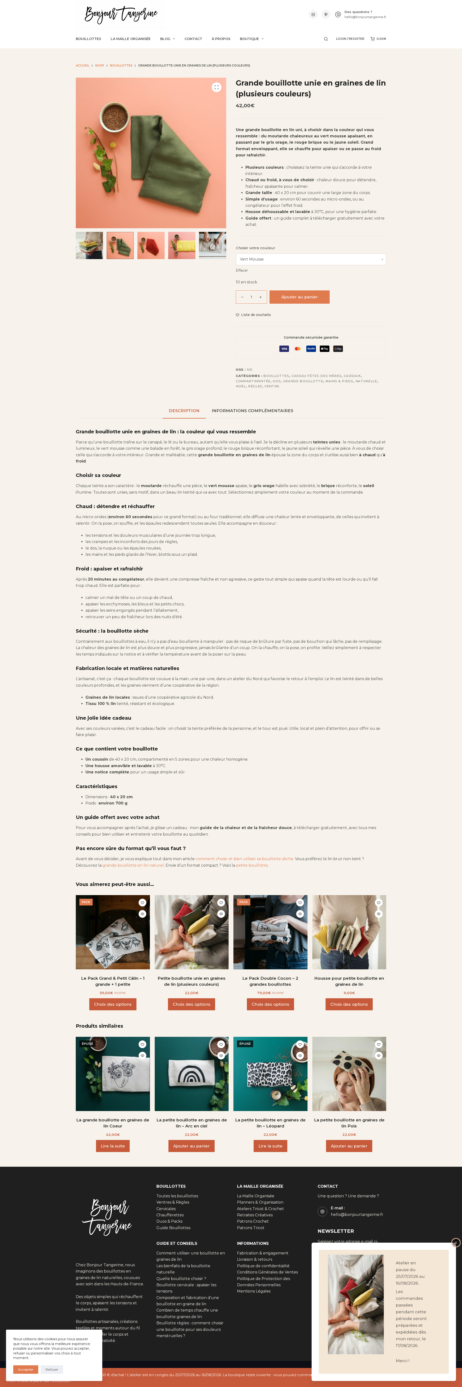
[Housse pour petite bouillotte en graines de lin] (349, 932)
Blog (165, 39)
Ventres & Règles (172, 1202)
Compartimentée (253, 381)
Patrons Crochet (253, 1221)
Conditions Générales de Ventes (267, 1272)
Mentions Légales (253, 1291)
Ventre (271, 386)
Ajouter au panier (299, 297)
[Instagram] (313, 14)
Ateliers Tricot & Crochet (260, 1208)
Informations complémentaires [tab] (252, 410)
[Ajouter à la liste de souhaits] (142, 902)
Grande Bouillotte (303, 381)
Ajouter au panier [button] (191, 1146)
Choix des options (113, 1004)
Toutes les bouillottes (177, 1196)
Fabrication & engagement (263, 1253)
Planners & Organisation (260, 1202)
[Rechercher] (326, 39)
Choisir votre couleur (255, 248)
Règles (255, 386)
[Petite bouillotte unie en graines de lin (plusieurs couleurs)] (192, 932)
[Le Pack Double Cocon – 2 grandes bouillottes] (270, 932)
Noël (241, 386)
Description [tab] (184, 410)
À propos (221, 39)
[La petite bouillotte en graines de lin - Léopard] (270, 1074)
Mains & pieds (339, 381)
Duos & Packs (169, 1221)
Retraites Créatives (255, 1215)
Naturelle (366, 381)
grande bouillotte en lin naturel (133, 865)
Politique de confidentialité (263, 1266)
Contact (193, 39)
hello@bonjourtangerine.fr (365, 17)
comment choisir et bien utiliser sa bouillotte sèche (244, 859)
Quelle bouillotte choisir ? (181, 1278)
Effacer (242, 270)
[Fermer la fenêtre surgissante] (456, 1242)
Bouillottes (88, 39)
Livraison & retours (254, 1259)
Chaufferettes (170, 1215)
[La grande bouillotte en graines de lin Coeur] (113, 1074)
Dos (277, 381)
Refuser (51, 1369)
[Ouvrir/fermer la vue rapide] (142, 914)
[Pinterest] (326, 14)
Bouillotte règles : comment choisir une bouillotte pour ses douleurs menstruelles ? (190, 1329)
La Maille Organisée (131, 39)
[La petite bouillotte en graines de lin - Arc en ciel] (192, 1074)
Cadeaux (352, 376)
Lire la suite (113, 1146)
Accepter (25, 1369)
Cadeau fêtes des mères (316, 376)
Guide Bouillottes (173, 1228)
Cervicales (166, 1208)
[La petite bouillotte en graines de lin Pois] (349, 1074)
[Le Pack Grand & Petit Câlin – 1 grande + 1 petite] (113, 932)
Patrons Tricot (250, 1228)
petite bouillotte (252, 865)
